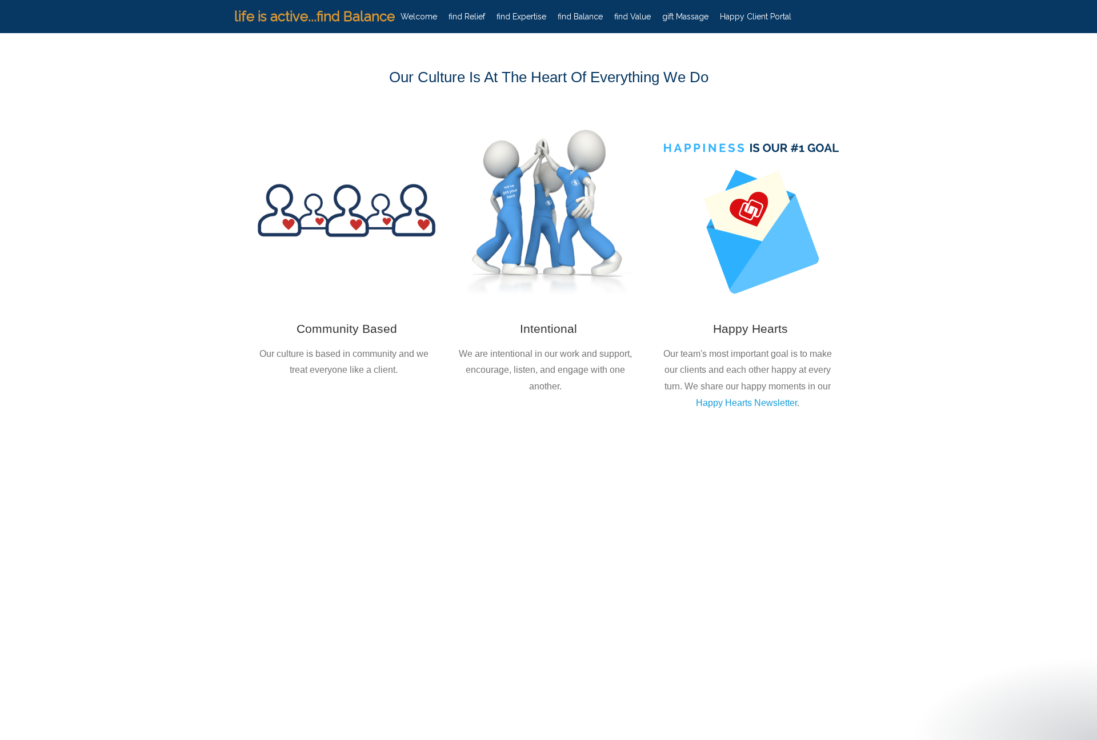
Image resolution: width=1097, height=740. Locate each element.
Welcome (419, 16)
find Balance (580, 16)
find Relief (467, 16)
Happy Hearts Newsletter (746, 403)
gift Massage (685, 16)
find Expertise (521, 16)
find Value (632, 16)
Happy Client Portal (755, 16)
